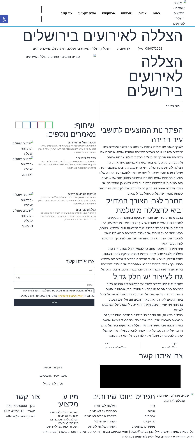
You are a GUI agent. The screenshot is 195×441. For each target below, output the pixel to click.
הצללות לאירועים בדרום (82, 194)
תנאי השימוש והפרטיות (70, 296)
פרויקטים (108, 13)
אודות (142, 13)
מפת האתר (49, 431)
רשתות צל (59, 48)
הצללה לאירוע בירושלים (83, 48)
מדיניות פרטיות (90, 431)
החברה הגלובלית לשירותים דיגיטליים (146, 437)
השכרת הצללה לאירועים (82, 142)
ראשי (156, 13)
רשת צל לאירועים (86, 158)
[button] (103, 106)
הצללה (105, 48)
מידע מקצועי (87, 13)
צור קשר (66, 13)
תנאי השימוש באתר (115, 431)
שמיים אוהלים (42, 48)
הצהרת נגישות (68, 431)
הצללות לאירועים (86, 209)
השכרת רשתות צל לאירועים (62, 426)
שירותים (126, 13)
